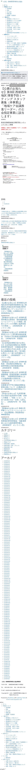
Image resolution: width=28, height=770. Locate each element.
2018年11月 (7, 621)
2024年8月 (7, 502)
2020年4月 (7, 592)
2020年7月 (7, 587)
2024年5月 (7, 507)
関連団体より (7, 454)
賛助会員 (9, 58)
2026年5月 (7, 466)
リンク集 (5, 756)
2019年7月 (7, 608)
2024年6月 (7, 506)
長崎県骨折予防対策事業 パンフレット (17, 32)
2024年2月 (7, 513)
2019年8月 (7, 606)
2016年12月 (7, 661)
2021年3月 (7, 573)
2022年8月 (7, 544)
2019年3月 (7, 614)
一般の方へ (6, 716)
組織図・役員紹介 (11, 15)
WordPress (11, 697)
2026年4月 (7, 468)
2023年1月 (7, 535)
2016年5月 (7, 670)
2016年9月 (7, 666)
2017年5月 (7, 653)
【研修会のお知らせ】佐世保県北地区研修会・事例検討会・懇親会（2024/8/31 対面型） (9, 288)
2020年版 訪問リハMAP (13, 27)
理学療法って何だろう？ (13, 19)
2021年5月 (7, 570)
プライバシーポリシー (12, 38)
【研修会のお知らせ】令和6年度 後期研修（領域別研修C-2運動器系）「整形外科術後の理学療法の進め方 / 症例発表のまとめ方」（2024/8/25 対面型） (9, 261)
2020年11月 (7, 580)
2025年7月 (7, 483)
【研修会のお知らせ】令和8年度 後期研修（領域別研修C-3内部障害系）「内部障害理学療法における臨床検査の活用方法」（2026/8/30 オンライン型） (14, 376)
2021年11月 (7, 559)
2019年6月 (7, 609)
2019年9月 (7, 604)
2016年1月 (6, 675)
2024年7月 (7, 504)
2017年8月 (7, 647)
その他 (5, 433)
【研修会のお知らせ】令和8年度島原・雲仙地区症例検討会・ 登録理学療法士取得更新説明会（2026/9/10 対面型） (14, 365)
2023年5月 (7, 528)
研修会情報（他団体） (9, 443)
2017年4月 (7, 654)
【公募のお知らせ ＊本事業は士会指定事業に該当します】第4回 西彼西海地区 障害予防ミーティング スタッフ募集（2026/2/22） (14, 213)
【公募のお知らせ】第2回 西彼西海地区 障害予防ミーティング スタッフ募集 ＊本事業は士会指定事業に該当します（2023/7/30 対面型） (14, 222)
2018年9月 (7, 625)
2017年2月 (7, 658)
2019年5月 (7, 611)
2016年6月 (7, 668)
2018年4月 (7, 634)
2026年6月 (7, 464)
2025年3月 (7, 490)
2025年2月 (7, 492)
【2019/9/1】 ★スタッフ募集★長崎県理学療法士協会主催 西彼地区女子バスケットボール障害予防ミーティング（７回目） (14, 232)
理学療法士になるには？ (13, 22)
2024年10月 (7, 499)
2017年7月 (6, 649)
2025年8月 (7, 481)
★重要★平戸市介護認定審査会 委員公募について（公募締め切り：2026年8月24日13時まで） (13, 387)
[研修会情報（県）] (2, 245)
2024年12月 (7, 495)
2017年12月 (7, 640)
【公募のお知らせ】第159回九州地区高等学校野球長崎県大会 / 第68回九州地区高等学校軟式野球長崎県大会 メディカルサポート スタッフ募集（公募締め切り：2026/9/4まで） (14, 308)
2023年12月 (7, 516)
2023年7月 (7, 525)
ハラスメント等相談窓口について (15, 50)
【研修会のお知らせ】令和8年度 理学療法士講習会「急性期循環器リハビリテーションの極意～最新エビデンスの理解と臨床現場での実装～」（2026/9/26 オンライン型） (14, 322)
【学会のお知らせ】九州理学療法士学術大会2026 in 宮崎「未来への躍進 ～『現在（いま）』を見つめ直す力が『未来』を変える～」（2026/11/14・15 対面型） (14, 398)
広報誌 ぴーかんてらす (13, 25)
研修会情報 (10, 41)
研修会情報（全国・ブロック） (12, 445)
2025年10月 (7, 478)
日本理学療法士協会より (10, 440)
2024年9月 (7, 500)
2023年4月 (7, 530)
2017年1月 (6, 659)
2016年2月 (7, 673)
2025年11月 (7, 476)
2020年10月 (7, 582)
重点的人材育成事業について (14, 48)
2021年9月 (7, 563)
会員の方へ (6, 733)
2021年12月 (7, 557)
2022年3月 (7, 552)
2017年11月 (7, 642)
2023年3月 (7, 532)
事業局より (7, 437)
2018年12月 (7, 620)
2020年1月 (7, 597)
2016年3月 (7, 672)
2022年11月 (7, 538)
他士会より (7, 438)
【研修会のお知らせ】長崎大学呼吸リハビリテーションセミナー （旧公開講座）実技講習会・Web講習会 (13, 411)
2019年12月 (7, 599)
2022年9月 (7, 542)
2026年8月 (7, 461)
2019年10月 (7, 602)
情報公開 (9, 13)
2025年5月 (7, 487)
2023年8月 (7, 523)
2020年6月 (7, 589)
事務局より (7, 435)
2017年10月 (7, 644)
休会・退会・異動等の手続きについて (16, 55)
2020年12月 (7, 578)
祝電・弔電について (12, 67)
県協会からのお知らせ (12, 39)
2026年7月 (7, 462)
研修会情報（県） (8, 447)
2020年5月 (7, 590)
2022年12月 (7, 537)
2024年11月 (7, 497)
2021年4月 (7, 571)
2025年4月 (7, 488)
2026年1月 (7, 473)
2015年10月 (7, 677)
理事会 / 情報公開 (11, 53)
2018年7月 (7, 628)
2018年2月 (7, 637)
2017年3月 (7, 656)
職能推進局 (7, 449)
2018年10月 (7, 623)
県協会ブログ (7, 442)
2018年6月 (7, 630)
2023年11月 (7, 518)
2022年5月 (7, 549)
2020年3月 (7, 594)
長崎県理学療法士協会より (17, 85)
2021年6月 (7, 568)
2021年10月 (7, 561)
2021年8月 (7, 564)
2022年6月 (7, 547)
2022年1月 (7, 556)
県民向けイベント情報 (12, 24)
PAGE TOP (26, 745)
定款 (8, 10)
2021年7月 (7, 566)
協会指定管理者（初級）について (15, 46)
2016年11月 (7, 663)
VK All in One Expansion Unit (14, 699)
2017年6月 (7, 651)
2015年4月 (7, 678)
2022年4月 (7, 551)
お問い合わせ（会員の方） (14, 62)
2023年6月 (7, 526)
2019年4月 (7, 613)
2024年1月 (7, 514)
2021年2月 (7, 575)
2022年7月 (7, 545)
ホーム (4, 704)
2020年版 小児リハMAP (13, 29)
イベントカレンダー (12, 36)
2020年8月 (7, 585)
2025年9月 (7, 480)
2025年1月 (7, 494)
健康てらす (10, 31)
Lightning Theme (21, 697)
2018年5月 (7, 632)
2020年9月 (7, 583)
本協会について (7, 705)
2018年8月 (7, 627)
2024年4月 (7, 509)
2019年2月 (7, 616)
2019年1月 (6, 618)
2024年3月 (7, 511)
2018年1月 (6, 639)
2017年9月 (7, 646)
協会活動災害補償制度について (15, 51)
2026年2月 (7, 471)
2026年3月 (7, 469)
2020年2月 (7, 595)
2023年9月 (7, 521)
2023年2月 (7, 533)
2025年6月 (7, 485)
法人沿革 (9, 12)
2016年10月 (7, 665)
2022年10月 (7, 540)
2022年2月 (7, 554)
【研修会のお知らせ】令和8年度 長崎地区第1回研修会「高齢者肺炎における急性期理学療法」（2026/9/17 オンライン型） (14, 422)
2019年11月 (7, 601)
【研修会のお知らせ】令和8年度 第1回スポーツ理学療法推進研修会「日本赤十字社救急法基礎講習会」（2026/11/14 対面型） (14, 335)
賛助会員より (7, 450)
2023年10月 (7, 519)
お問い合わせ (6, 759)
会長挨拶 (9, 8)
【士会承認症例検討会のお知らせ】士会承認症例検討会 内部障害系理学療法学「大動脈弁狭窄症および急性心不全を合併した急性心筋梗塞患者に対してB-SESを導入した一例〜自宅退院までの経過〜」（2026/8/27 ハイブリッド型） (14, 350)
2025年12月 (7, 475)
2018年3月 (7, 635)
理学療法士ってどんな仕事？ (14, 20)
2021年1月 (6, 576)
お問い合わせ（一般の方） (14, 64)
